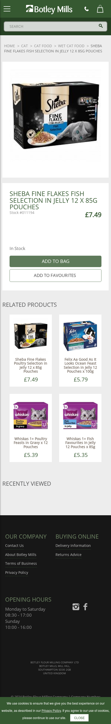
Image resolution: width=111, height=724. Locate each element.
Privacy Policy (16, 572)
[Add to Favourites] (56, 275)
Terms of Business (21, 563)
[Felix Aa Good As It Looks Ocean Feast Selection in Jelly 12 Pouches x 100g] (80, 335)
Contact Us (14, 545)
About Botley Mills (20, 554)
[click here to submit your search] (100, 25)
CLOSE (79, 717)
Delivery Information (73, 545)
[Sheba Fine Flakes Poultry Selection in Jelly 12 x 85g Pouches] (30, 335)
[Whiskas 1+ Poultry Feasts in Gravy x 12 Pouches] (30, 414)
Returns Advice (69, 554)
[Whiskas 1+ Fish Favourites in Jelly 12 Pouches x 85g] (80, 414)
